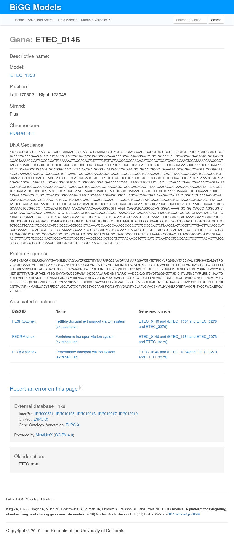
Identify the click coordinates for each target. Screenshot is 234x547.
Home (19, 19)
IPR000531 (44, 413)
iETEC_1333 (22, 75)
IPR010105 (65, 413)
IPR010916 (86, 413)
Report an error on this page (44, 388)
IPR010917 (107, 413)
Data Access (67, 19)
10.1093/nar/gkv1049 (184, 514)
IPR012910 (128, 413)
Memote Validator (94, 19)
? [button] (81, 388)
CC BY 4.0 (64, 435)
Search (216, 19)
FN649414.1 (22, 133)
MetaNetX (44, 435)
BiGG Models (35, 7)
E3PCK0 (41, 419)
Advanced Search (41, 19)
